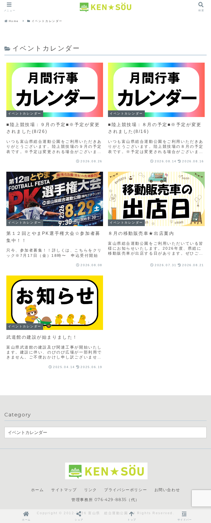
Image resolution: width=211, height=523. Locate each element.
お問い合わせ (167, 489)
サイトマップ (64, 489)
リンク (90, 489)
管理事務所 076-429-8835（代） (105, 499)
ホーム (37, 489)
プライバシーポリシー (125, 489)
